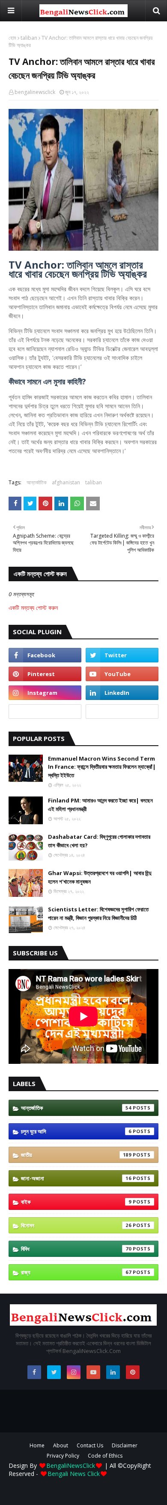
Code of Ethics (105, 1455)
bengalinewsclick (35, 92)
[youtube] (122, 674)
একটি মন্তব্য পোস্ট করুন (33, 607)
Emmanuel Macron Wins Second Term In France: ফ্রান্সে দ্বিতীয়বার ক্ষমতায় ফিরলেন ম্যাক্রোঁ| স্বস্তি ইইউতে (102, 767)
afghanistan (66, 482)
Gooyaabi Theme (83, 1492)
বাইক (76, 1202)
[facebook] (45, 655)
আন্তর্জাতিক (37, 482)
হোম (12, 37)
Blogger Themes (87, 1485)
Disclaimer (124, 1445)
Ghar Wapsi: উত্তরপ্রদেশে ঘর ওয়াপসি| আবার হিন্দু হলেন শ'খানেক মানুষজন (100, 877)
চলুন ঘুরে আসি (76, 1131)
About (60, 1445)
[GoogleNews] (122, 711)
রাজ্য (76, 1272)
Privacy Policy (63, 1455)
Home (37, 1445)
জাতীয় (76, 1155)
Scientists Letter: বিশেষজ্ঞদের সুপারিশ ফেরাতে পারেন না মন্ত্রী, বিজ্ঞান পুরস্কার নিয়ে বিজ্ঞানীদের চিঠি (98, 913)
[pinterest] (45, 674)
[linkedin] (122, 692)
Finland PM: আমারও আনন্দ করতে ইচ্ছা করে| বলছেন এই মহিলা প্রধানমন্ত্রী (100, 804)
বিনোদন (76, 1225)
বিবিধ (76, 1249)
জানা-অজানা (76, 1178)
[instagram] (45, 692)
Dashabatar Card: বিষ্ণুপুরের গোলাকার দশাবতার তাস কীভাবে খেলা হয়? (99, 841)
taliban (29, 37)
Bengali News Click (74, 1474)
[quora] (45, 711)
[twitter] (122, 655)
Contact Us (90, 1445)
